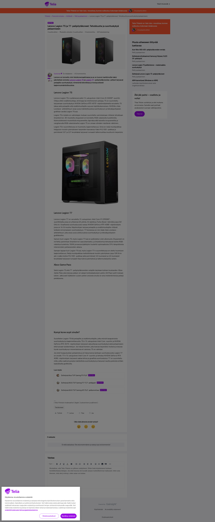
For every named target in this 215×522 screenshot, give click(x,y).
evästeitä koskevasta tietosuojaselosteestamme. (21, 510)
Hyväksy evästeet (68, 516)
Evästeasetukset (49, 516)
